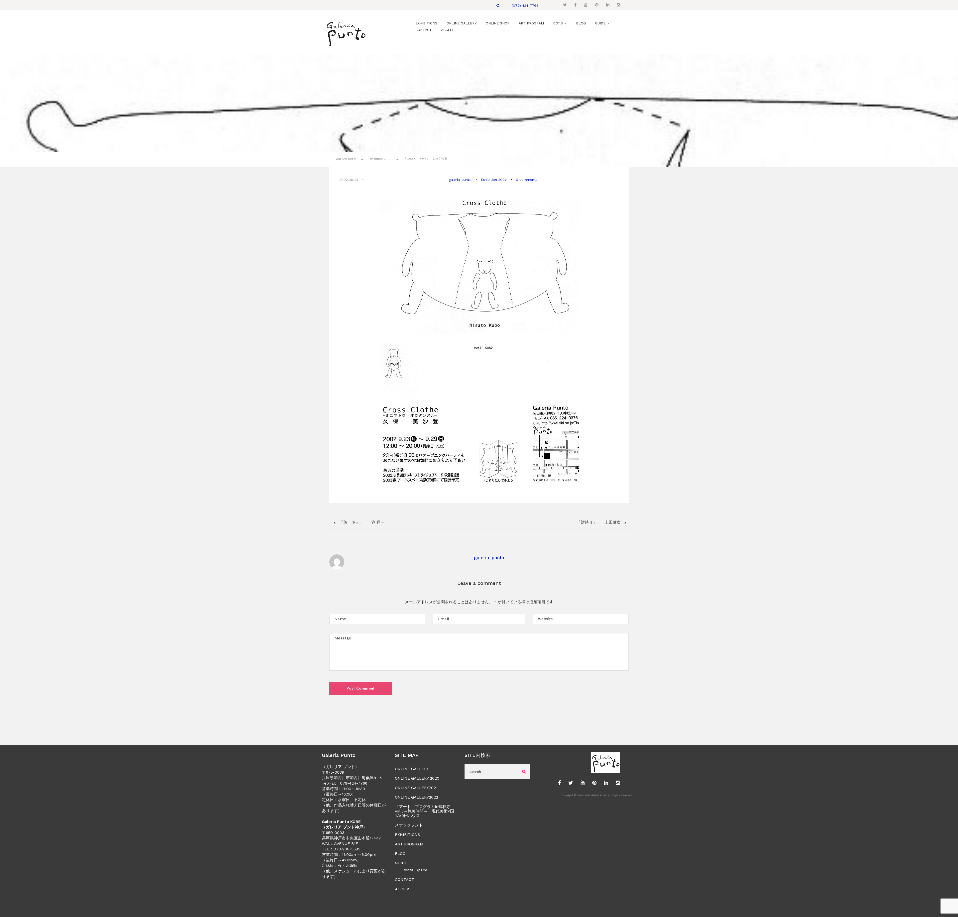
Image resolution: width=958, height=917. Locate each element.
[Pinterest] (597, 4)
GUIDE (401, 863)
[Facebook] (575, 4)
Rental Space (414, 870)
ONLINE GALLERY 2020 (417, 778)
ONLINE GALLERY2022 (416, 797)
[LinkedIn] (607, 4)
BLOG (400, 853)
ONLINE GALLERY (412, 768)
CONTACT (404, 879)
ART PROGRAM (409, 844)
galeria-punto (460, 180)
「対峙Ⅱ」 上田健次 (599, 522)
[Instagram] (618, 4)
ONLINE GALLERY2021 (416, 787)
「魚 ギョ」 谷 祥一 (362, 522)
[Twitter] (565, 4)
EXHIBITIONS (407, 834)
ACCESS (403, 889)
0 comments (526, 179)
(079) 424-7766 (525, 5)
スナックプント (409, 825)
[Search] (498, 5)
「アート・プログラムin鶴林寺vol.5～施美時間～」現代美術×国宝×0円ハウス (424, 811)
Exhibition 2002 (494, 180)
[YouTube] (586, 4)
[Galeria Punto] (346, 32)
